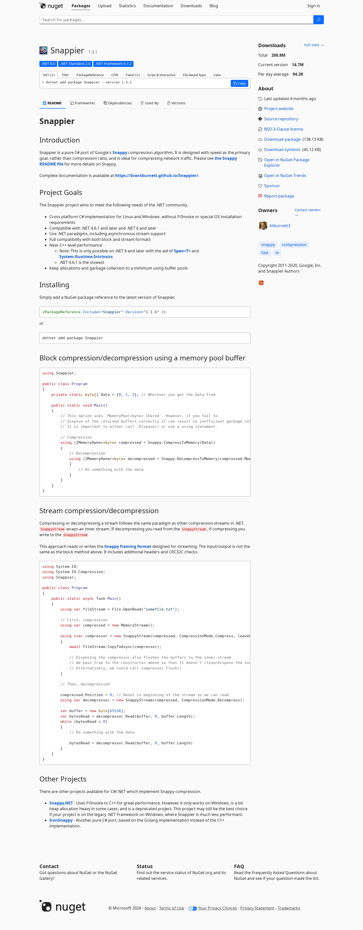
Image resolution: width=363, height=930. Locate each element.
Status (145, 866)
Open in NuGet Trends (285, 175)
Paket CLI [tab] (133, 75)
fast (264, 252)
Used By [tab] (151, 103)
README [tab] (54, 103)
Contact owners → (308, 212)
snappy (268, 244)
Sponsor (272, 185)
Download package (282, 139)
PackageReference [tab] (90, 75)
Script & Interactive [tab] (161, 75)
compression (294, 244)
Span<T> (182, 251)
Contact (49, 866)
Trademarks (289, 908)
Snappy (120, 152)
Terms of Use (171, 908)
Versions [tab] (178, 103)
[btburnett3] (263, 225)
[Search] (318, 19)
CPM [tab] (114, 75)
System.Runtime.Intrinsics (86, 256)
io (277, 252)
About (150, 908)
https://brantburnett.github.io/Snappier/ (156, 175)
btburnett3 (280, 225)
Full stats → (314, 44)
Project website (278, 108)
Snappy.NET (61, 803)
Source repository (281, 119)
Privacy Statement (257, 908)
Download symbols (282, 149)
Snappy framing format (127, 546)
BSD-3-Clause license (283, 129)
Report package (279, 196)
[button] (239, 83)
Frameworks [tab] (84, 103)
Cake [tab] (217, 75)
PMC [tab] (65, 75)
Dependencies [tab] (119, 103)
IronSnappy (61, 820)
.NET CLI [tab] (48, 75)
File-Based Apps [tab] (194, 75)
